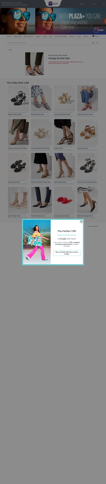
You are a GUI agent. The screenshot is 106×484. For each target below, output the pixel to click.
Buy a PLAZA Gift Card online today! (67, 253)
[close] (81, 221)
